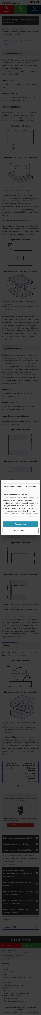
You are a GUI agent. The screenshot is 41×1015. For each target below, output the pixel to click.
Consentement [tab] (8, 486)
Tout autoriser (20, 524)
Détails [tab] (19, 486)
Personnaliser (19, 530)
